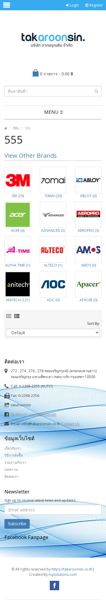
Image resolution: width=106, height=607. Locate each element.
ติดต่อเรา (11, 476)
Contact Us (70, 423)
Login (74, 5)
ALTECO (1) (53, 265)
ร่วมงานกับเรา (15, 462)
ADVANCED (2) (53, 230)
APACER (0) (88, 299)
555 (27, 128)
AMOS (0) (88, 265)
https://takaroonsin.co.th (72, 569)
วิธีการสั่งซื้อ (13, 455)
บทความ (11, 469)
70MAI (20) (53, 195)
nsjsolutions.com (63, 574)
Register (96, 5)
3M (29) (18, 195)
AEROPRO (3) (88, 230)
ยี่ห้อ (16, 128)
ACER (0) (17, 230)
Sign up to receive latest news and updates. (40, 500)
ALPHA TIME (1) (17, 265)
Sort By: (93, 323)
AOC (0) (53, 299)
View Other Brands (30, 155)
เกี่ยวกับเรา (12, 448)
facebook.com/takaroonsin (33, 414)
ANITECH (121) (18, 299)
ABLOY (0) (88, 195)
